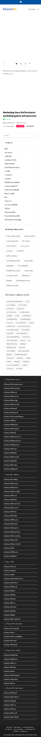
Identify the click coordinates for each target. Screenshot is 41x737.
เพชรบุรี (9, 361)
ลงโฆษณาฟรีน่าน (9, 683)
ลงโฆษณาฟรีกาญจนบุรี (11, 628)
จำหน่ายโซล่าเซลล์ (12, 340)
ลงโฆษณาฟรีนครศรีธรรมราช (13, 579)
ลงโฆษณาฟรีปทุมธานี (11, 412)
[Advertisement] (20, 36)
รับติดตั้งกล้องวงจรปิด (13, 271)
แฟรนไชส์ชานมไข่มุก (13, 261)
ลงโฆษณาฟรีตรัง (9, 575)
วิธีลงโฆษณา (17, 727)
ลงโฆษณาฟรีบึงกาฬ (10, 496)
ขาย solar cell (12, 312)
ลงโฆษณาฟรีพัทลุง (10, 595)
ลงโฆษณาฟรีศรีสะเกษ (11, 520)
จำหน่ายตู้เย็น (25, 330)
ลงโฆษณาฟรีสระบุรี (10, 449)
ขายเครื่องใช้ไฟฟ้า (25, 319)
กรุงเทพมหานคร (10, 123)
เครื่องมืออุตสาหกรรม (23, 281)
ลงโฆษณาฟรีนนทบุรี (10, 408)
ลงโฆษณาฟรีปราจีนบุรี (11, 717)
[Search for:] (37, 9)
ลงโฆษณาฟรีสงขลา (10, 611)
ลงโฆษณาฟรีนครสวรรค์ (11, 404)
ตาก (29, 340)
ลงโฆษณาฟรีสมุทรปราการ (12, 437)
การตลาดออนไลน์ (12, 241)
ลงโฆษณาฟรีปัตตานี (10, 587)
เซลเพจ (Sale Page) (28, 727)
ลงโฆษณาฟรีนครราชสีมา (12, 492)
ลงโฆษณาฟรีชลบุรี (10, 701)
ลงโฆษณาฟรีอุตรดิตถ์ (11, 679)
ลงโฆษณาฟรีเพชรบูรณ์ (11, 429)
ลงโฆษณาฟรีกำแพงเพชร (12, 388)
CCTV (27, 301)
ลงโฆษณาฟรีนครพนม (11, 487)
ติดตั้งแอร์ (23, 344)
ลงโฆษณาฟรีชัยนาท (10, 392)
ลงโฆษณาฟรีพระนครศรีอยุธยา (14, 416)
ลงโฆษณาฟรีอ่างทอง (10, 465)
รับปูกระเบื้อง (28, 261)
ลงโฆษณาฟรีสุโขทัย (10, 461)
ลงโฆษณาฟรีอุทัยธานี (11, 469)
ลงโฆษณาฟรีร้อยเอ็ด (10, 516)
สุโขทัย (28, 358)
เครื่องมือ (9, 281)
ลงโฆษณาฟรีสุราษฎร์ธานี (12, 619)
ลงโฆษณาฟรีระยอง (10, 709)
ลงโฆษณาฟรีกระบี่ (10, 567)
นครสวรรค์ (22, 347)
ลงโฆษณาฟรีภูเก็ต (10, 599)
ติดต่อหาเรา (24, 731)
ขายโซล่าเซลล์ (11, 326)
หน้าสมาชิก (9, 727)
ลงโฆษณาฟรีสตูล (9, 615)
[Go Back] (5, 64)
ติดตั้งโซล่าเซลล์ (11, 347)
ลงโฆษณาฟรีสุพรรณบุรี (11, 457)
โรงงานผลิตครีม (23, 266)
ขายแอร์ (31, 323)
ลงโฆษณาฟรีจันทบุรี (10, 693)
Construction (24, 246)
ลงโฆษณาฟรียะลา (10, 603)
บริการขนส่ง (26, 241)
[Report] (25, 64)
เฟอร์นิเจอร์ (26, 361)
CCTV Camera (11, 305)
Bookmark (16, 64)
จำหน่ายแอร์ (26, 337)
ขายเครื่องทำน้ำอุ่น (12, 319)
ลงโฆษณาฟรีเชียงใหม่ (11, 655)
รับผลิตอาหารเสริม (12, 285)
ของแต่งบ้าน (20, 309)
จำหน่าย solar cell (24, 326)
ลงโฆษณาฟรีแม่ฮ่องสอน (11, 675)
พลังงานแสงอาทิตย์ (23, 351)
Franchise (9, 251)
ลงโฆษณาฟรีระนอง (10, 607)
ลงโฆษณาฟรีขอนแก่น (11, 483)
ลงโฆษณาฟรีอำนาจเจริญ (12, 536)
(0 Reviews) (10, 126)
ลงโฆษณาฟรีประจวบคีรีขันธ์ (13, 637)
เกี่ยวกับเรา (16, 731)
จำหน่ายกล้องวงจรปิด (13, 236)
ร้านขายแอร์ (10, 358)
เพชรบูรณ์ (17, 361)
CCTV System (22, 305)
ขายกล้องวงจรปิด (11, 276)
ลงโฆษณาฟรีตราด (10, 705)
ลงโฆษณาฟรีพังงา (9, 591)
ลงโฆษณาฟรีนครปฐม (11, 400)
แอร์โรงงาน (10, 369)
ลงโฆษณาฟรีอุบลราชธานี (12, 544)
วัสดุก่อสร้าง (20, 358)
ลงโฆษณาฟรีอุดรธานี (11, 540)
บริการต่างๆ (22, 123)
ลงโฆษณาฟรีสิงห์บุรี (10, 453)
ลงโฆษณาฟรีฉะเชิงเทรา (11, 697)
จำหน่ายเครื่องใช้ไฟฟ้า (13, 337)
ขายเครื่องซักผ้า (26, 316)
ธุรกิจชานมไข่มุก (11, 256)
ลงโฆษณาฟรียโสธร (10, 512)
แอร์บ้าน (25, 365)
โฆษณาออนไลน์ (29, 236)
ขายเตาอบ (10, 323)
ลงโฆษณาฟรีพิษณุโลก (11, 425)
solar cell (10, 309)
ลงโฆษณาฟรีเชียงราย (11, 659)
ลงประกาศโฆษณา (18, 729)
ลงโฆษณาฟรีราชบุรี (10, 641)
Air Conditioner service (14, 301)
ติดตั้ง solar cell (12, 344)
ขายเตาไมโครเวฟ (21, 323)
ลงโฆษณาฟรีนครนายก (11, 396)
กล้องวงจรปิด (28, 271)
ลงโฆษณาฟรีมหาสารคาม (12, 504)
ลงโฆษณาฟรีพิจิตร (10, 421)
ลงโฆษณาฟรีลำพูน (10, 667)
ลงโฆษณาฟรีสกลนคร (11, 524)
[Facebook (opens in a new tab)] (20, 2)
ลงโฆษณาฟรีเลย (9, 548)
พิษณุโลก (9, 354)
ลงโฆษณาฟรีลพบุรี (10, 433)
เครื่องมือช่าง (26, 276)
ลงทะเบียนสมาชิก (30, 729)
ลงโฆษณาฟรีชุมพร (10, 571)
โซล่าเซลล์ (19, 369)
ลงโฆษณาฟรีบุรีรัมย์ (10, 500)
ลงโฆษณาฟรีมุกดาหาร (11, 508)
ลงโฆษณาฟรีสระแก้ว (10, 713)
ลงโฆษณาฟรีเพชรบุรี (10, 645)
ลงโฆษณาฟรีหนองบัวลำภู (12, 532)
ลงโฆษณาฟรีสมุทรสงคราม (12, 441)
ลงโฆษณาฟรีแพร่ (9, 671)
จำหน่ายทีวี (10, 333)
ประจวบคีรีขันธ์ (11, 351)
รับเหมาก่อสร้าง (11, 246)
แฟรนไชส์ (20, 251)
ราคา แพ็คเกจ (8, 729)
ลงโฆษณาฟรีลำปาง (10, 663)
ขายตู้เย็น (9, 316)
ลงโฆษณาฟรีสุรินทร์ (10, 556)
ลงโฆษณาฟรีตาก (9, 633)
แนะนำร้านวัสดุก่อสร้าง (13, 365)
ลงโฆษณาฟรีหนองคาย (11, 528)
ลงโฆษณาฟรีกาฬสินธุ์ (11, 479)
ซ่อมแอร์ (22, 340)
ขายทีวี (17, 316)
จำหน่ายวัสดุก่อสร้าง (21, 333)
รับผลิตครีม (10, 266)
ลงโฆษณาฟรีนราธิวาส (11, 583)
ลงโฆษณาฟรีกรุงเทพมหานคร (13, 384)
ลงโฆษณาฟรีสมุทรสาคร (11, 445)
